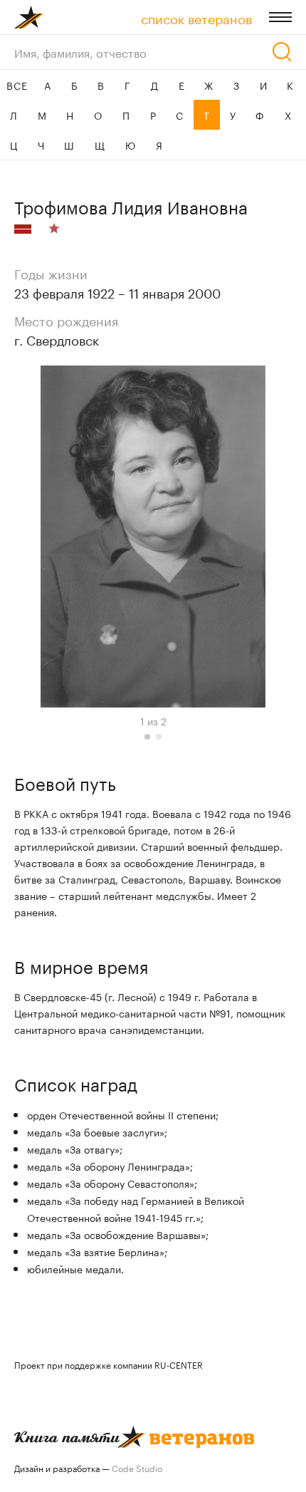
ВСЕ (16, 85)
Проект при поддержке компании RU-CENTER (108, 1364)
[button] (147, 737)
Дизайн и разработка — (88, 1467)
